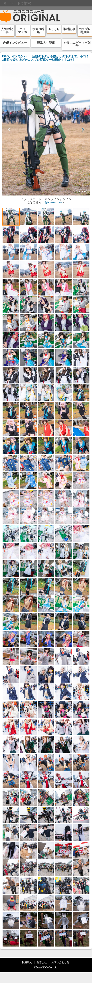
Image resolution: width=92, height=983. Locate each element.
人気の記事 (7, 30)
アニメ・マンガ (23, 30)
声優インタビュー (15, 42)
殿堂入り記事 (46, 42)
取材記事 (69, 29)
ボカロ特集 (38, 30)
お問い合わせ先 (60, 962)
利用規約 (27, 962)
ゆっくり (54, 29)
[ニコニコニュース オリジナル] (30, 16)
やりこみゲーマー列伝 (77, 44)
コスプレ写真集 (85, 30)
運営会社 (42, 962)
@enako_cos (53, 202)
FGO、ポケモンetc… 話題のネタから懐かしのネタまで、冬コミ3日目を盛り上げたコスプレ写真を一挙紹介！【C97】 (45, 58)
